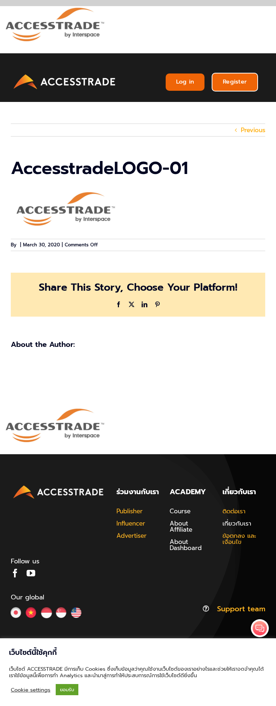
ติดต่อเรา (233, 511)
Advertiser (131, 535)
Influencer (130, 523)
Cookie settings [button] (30, 690)
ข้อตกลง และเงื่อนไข (239, 538)
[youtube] (31, 573)
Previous (253, 130)
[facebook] (15, 573)
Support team (241, 608)
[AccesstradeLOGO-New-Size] (65, 74)
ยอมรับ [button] (67, 689)
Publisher (129, 511)
